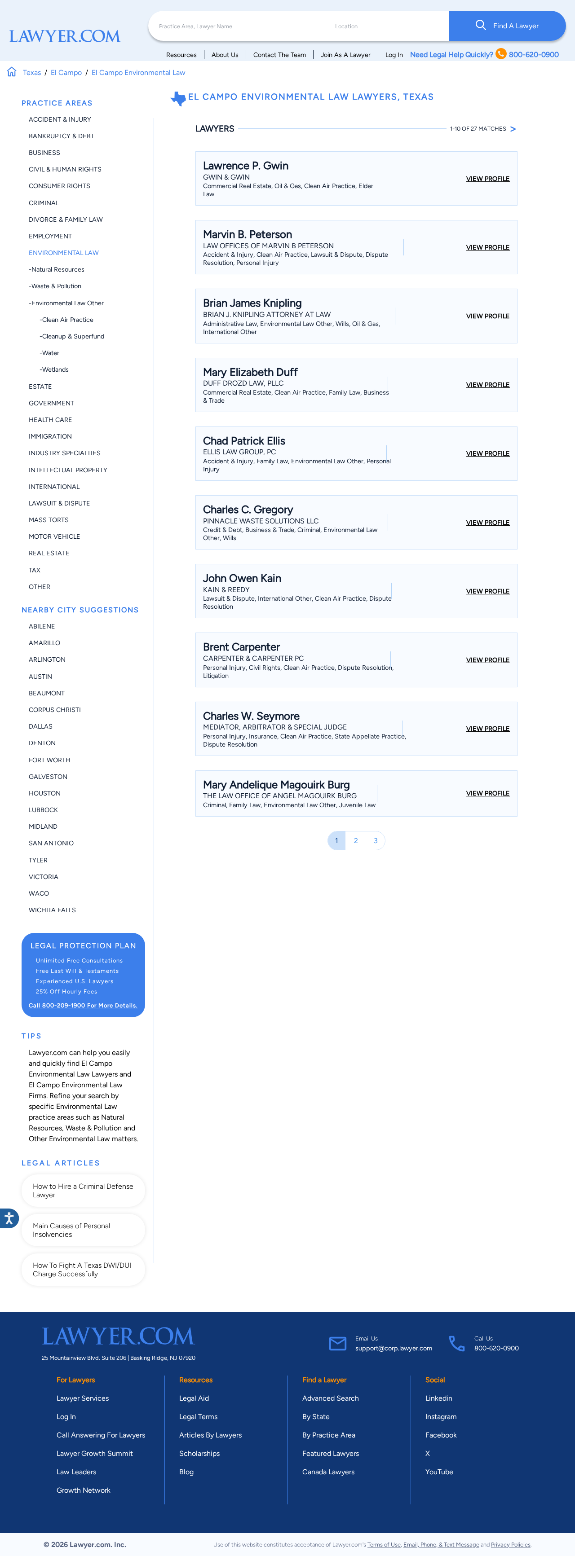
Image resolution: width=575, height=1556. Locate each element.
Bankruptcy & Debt (61, 136)
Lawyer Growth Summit (95, 1453)
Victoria (43, 877)
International (54, 487)
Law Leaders (76, 1472)
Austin (40, 677)
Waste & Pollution (94, 1128)
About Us (225, 55)
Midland (43, 826)
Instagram (441, 1416)
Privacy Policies (511, 1544)
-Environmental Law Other (66, 303)
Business (44, 153)
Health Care (50, 420)
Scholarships (199, 1453)
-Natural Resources (56, 269)
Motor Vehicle (54, 536)
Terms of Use (384, 1544)
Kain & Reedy (226, 589)
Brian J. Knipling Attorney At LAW (267, 314)
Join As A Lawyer (346, 55)
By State (316, 1416)
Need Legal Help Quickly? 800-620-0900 (484, 54)
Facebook (441, 1435)
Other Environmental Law (69, 1138)
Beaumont (47, 693)
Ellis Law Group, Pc (239, 452)
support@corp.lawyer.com (393, 1348)
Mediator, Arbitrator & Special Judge (275, 727)
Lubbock (43, 810)
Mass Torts (49, 520)
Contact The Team (279, 55)
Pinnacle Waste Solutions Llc (261, 521)
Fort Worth (50, 760)
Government (51, 403)
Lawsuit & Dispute (59, 503)
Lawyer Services (83, 1398)
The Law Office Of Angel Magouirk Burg (280, 795)
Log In (394, 55)
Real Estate (49, 553)
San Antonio (51, 843)
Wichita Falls (52, 910)
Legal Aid (194, 1398)
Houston (45, 793)
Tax (34, 570)
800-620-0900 (496, 1348)
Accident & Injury (60, 119)
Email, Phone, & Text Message (441, 1544)
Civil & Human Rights (65, 169)
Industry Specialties (65, 453)
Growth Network (84, 1490)
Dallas (41, 726)
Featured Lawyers (330, 1453)
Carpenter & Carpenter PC (253, 658)
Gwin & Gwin (226, 177)
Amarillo (44, 643)
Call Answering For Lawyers (101, 1435)
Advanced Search (330, 1398)
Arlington (47, 659)
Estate (40, 386)
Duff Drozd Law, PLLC (243, 383)
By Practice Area (328, 1435)
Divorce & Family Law (66, 219)
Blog (186, 1472)
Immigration (50, 436)
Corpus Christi (55, 710)
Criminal (44, 203)
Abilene (42, 626)
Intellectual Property (68, 470)
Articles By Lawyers (210, 1435)
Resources (181, 55)
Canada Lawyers (328, 1472)
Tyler (38, 860)
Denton (42, 743)
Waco (39, 893)
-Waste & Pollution (55, 286)
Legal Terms (198, 1416)
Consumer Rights (59, 186)
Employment (50, 236)
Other (39, 587)
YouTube (439, 1472)
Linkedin (438, 1398)
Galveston (48, 777)
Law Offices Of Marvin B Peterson (268, 246)
